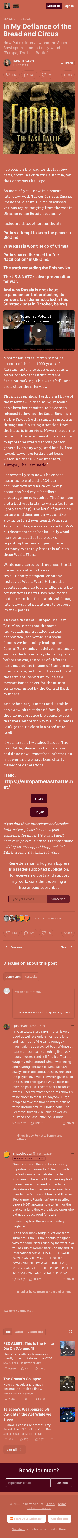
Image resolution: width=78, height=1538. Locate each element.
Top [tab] (8, 1332)
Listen (69, 63)
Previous (16, 947)
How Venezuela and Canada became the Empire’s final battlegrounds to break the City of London (27, 1386)
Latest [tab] (19, 1332)
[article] (39, 1356)
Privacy (50, 1504)
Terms (62, 1504)
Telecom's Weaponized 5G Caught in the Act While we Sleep (27, 1414)
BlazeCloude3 (22, 1153)
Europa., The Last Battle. (26, 464)
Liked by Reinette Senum (30, 1158)
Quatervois (20, 1026)
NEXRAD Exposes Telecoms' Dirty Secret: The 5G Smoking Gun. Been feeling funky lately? (28, 1427)
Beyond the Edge (17, 19)
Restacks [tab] (31, 977)
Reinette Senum (23, 60)
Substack (18, 1529)
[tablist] (21, 976)
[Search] (70, 1332)
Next (64, 947)
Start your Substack (28, 1519)
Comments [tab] (13, 977)
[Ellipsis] (72, 1025)
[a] (39, 330)
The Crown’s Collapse (22, 1379)
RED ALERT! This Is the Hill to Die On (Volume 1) (28, 1346)
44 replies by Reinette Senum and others (39, 1137)
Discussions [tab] (35, 1332)
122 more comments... (18, 1310)
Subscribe (54, 6)
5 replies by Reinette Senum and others (44, 1292)
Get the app (59, 1519)
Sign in (69, 6)
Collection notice (39, 1508)
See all (12, 1449)
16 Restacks (54, 918)
